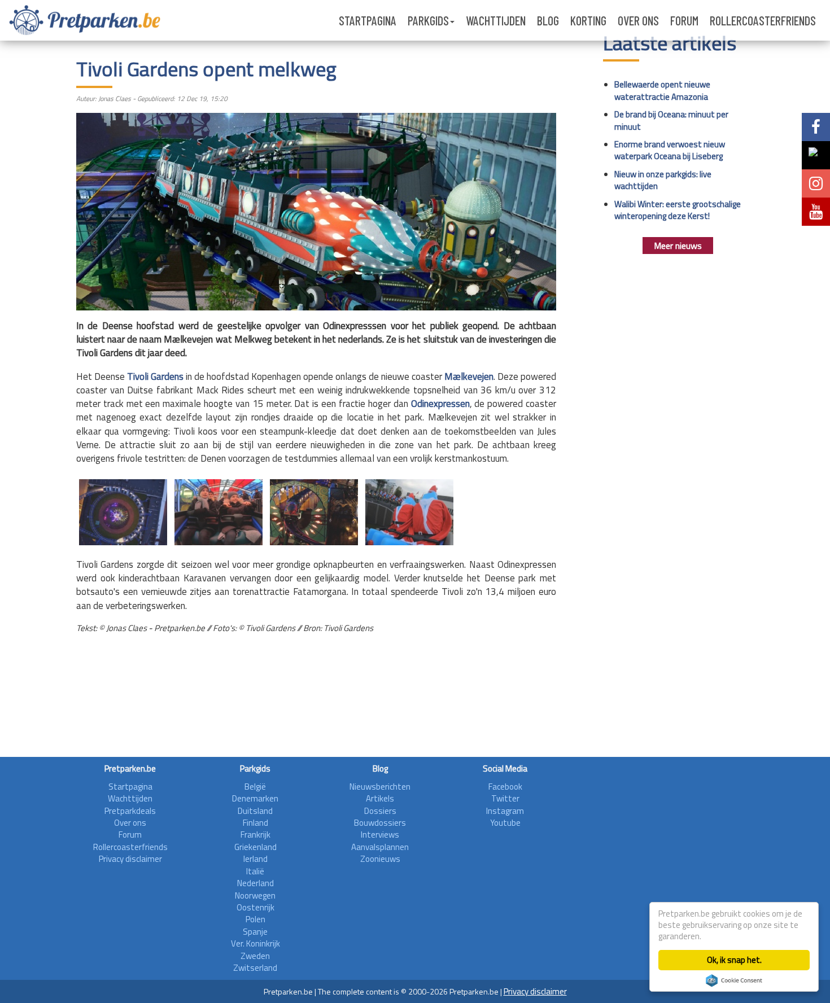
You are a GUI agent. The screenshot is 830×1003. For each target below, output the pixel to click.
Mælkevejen (468, 376)
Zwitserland (255, 967)
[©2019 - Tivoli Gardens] (123, 510)
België (255, 786)
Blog (548, 20)
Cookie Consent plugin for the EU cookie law (734, 980)
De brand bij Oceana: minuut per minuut (671, 120)
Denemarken (255, 798)
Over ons (638, 20)
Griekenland (255, 846)
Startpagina (367, 20)
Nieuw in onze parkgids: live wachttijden (662, 180)
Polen (255, 919)
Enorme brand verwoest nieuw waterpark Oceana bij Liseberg (669, 150)
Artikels (380, 798)
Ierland (255, 858)
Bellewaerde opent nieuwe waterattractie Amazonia (662, 90)
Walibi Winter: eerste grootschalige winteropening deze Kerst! (677, 210)
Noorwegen (255, 895)
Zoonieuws (380, 858)
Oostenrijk (255, 907)
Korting (588, 20)
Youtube (505, 822)
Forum (684, 20)
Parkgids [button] (428, 20)
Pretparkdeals (130, 810)
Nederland (255, 883)
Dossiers (380, 810)
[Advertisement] (316, 717)
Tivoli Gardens (155, 376)
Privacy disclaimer (130, 858)
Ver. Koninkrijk (255, 943)
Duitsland (255, 810)
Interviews (380, 834)
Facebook (505, 786)
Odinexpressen (440, 403)
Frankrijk (255, 834)
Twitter (505, 798)
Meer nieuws (678, 245)
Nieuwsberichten (380, 786)
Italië (255, 871)
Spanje (255, 931)
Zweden (255, 955)
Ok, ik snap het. (734, 959)
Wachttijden (496, 20)
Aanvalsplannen (380, 846)
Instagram (505, 810)
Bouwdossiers (380, 822)
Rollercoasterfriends (763, 20)
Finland (255, 822)
